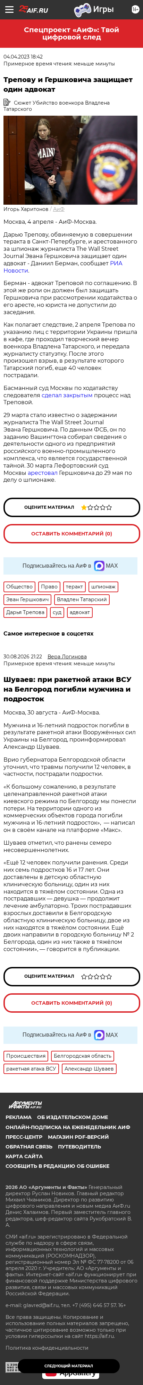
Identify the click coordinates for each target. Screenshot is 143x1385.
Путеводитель (79, 1147)
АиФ (59, 209)
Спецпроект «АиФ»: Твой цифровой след (71, 33)
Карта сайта (24, 1156)
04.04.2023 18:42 (23, 57)
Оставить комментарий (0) (71, 534)
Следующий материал (68, 1366)
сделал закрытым (67, 395)
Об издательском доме (72, 1117)
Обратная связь (29, 1147)
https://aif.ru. (100, 1336)
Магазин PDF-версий (78, 1137)
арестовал (43, 473)
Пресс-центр (24, 1137)
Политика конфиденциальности (47, 1348)
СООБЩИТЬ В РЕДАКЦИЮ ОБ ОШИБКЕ (57, 1166)
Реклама (19, 1117)
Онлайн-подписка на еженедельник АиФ (68, 1127)
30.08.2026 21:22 (22, 657)
